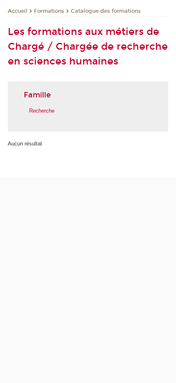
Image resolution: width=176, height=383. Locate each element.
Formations (49, 11)
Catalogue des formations (106, 11)
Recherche (41, 111)
